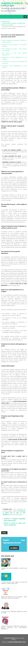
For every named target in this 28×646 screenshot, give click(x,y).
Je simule (14, 548)
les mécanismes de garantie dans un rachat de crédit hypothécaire (14, 512)
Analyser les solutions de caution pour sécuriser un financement (14, 524)
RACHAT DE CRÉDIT (10, 638)
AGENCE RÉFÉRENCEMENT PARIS (17, 642)
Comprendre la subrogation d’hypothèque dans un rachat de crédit (14, 519)
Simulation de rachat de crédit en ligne (12, 4)
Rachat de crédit (5, 21)
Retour (4, 533)
